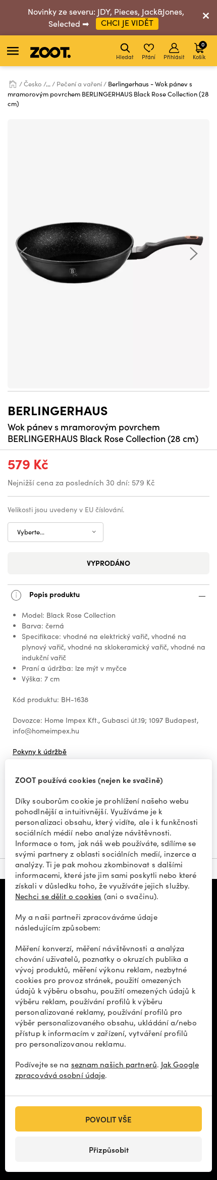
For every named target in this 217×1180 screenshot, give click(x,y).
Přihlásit (174, 57)
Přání (148, 57)
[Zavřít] (206, 18)
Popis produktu (54, 594)
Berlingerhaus (58, 410)
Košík (199, 50)
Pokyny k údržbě (40, 751)
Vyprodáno (108, 563)
